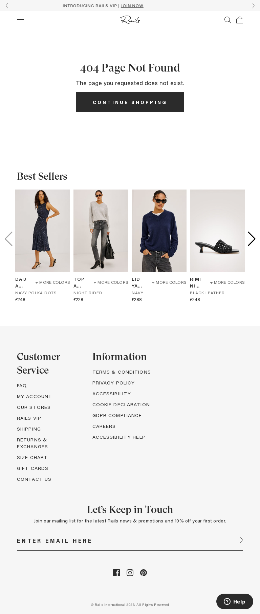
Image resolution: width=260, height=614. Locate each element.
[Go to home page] (130, 20)
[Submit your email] (238, 540)
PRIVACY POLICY (113, 382)
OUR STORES (34, 407)
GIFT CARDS (32, 468)
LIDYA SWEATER (137, 282)
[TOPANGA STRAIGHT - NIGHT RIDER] (100, 231)
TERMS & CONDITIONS (121, 372)
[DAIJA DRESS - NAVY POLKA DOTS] (42, 231)
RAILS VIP (29, 418)
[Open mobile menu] (20, 19)
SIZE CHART (32, 457)
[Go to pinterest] (143, 574)
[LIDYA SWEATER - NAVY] (159, 231)
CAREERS (104, 426)
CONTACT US (34, 479)
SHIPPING (29, 428)
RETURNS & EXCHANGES (32, 443)
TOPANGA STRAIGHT (79, 282)
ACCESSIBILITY (111, 393)
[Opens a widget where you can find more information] (234, 602)
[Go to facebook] (116, 574)
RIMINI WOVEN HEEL (195, 282)
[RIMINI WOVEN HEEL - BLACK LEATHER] (217, 231)
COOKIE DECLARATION (121, 404)
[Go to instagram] (130, 574)
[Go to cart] (239, 20)
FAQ (22, 385)
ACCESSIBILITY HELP (119, 437)
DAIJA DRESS (20, 282)
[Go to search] (227, 20)
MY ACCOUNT (34, 396)
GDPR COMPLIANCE (117, 415)
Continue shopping (130, 102)
